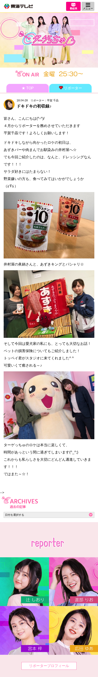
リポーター (72, 88)
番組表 (73, 8)
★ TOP (28, 88)
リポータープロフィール (49, 666)
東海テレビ (18, 6)
